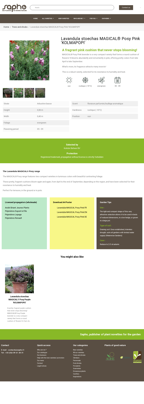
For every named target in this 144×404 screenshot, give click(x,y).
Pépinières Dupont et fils (16, 211)
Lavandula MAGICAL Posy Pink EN (72, 212)
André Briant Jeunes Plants (17, 207)
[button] (126, 7)
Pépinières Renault (13, 218)
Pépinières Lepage (13, 214)
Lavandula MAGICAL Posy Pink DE (72, 217)
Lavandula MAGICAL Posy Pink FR (72, 207)
